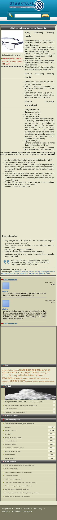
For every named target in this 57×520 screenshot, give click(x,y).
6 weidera (29, 427)
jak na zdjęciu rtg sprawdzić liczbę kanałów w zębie (20, 465)
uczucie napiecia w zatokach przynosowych (17, 496)
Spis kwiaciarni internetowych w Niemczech (19, 423)
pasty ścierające (42, 373)
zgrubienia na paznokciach (24, 378)
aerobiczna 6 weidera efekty (29, 448)
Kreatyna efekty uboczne (28, 394)
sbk (33, 274)
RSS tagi (17, 511)
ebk (30, 274)
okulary (5, 291)
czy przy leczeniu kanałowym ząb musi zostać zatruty (20, 482)
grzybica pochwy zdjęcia (29, 437)
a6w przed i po (29, 454)
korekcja (42, 274)
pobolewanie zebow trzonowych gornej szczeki (18, 472)
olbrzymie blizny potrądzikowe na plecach (17, 489)
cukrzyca (28, 381)
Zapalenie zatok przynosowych (30, 412)
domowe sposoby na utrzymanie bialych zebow (18, 486)
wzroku (48, 274)
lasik (36, 274)
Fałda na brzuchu (30, 409)
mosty (4, 370)
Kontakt (17, 509)
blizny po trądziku (29, 441)
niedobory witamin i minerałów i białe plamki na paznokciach (22, 493)
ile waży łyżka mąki (27, 372)
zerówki (52, 272)
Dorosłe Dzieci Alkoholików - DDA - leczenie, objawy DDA (30, 402)
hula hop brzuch (13, 370)
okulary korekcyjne (42, 272)
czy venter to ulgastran (11, 475)
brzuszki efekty (29, 458)
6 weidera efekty (29, 430)
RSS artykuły (6, 511)
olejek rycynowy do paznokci (13, 479)
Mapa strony (38, 509)
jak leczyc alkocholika (11, 468)
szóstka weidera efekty (29, 451)
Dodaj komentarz (10, 280)
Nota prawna (27, 511)
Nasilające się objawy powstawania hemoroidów (30, 405)
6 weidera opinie (29, 444)
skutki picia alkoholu (30, 370)
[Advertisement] (12, 109)
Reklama (27, 509)
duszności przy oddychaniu (16, 375)
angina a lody (17, 380)
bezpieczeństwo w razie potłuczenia (14, 274)
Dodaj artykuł (6, 509)
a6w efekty (29, 434)
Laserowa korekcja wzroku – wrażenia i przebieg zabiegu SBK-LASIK (12, 61)
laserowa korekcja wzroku (24, 272)
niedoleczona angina (39, 381)
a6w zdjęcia (41, 378)
